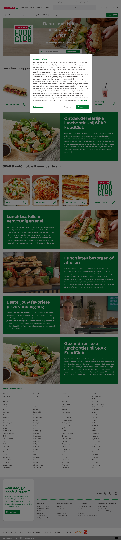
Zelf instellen (38, 107)
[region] (61, 83)
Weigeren (68, 107)
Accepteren (82, 107)
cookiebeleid (82, 100)
